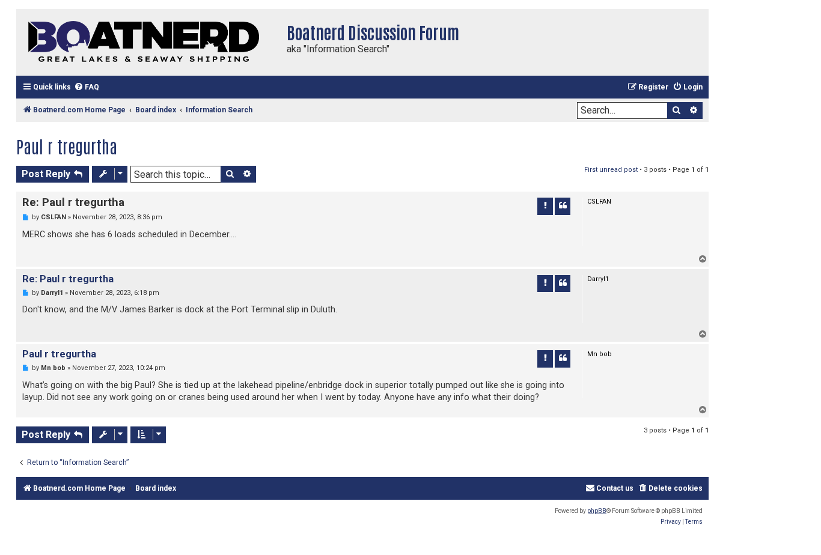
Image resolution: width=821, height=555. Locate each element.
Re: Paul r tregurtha (73, 202)
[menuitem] (86, 87)
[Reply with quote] (562, 206)
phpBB (596, 511)
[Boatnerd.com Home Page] (148, 42)
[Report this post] (545, 206)
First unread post (611, 170)
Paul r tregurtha (66, 146)
